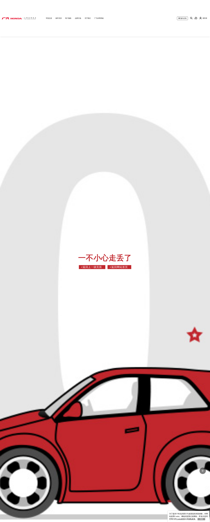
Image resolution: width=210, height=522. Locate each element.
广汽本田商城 (98, 18)
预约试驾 (183, 18)
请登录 (205, 18)
